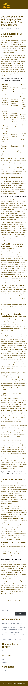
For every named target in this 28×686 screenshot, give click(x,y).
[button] (23, 4)
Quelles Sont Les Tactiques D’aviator (12, 639)
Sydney (23, 683)
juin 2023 (4, 659)
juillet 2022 (5, 662)
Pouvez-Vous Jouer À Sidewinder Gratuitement (14, 196)
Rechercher (5, 610)
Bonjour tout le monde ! (14, 601)
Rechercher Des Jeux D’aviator (10, 632)
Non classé (5, 671)
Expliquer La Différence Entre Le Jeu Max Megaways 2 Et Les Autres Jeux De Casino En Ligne (13, 474)
